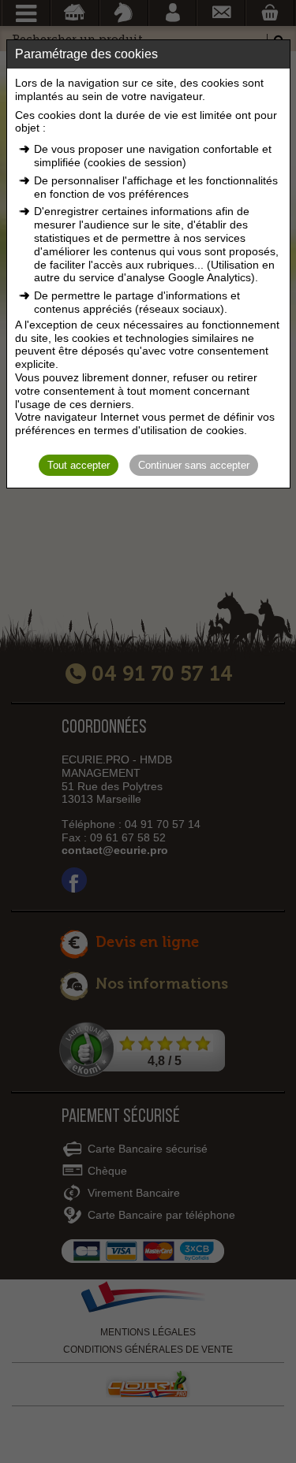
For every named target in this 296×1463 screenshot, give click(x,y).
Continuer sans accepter (193, 465)
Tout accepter (78, 465)
